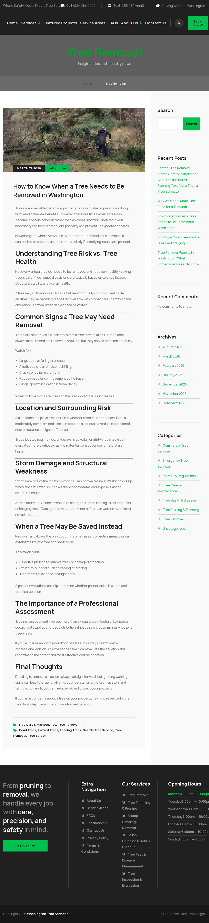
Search (165, 110)
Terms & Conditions (90, 848)
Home (12, 22)
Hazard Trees (48, 730)
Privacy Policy (97, 838)
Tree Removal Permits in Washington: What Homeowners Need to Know (178, 258)
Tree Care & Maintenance (37, 724)
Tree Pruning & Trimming (181, 509)
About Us (129, 22)
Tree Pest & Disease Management (134, 860)
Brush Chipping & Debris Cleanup (136, 841)
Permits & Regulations (179, 476)
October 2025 (173, 403)
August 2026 (172, 347)
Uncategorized (174, 528)
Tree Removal (68, 724)
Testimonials (97, 823)
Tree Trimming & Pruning (136, 805)
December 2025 (175, 384)
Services (29, 22)
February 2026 (173, 365)
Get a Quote (198, 23)
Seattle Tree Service (98, 730)
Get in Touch (25, 846)
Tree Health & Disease (179, 500)
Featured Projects (60, 22)
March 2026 (171, 356)
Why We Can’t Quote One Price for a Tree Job (176, 204)
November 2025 (175, 393)
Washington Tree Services (47, 914)
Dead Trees (27, 730)
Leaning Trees (70, 730)
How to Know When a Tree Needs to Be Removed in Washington (68, 190)
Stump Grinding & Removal (130, 821)
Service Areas (92, 22)
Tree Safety (37, 735)
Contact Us (155, 22)
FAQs (113, 22)
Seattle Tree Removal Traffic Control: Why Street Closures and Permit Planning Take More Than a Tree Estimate (178, 180)
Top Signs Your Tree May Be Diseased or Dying (178, 240)
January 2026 (172, 375)
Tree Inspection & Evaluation (132, 879)
